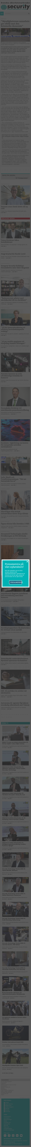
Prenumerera (16, 582)
